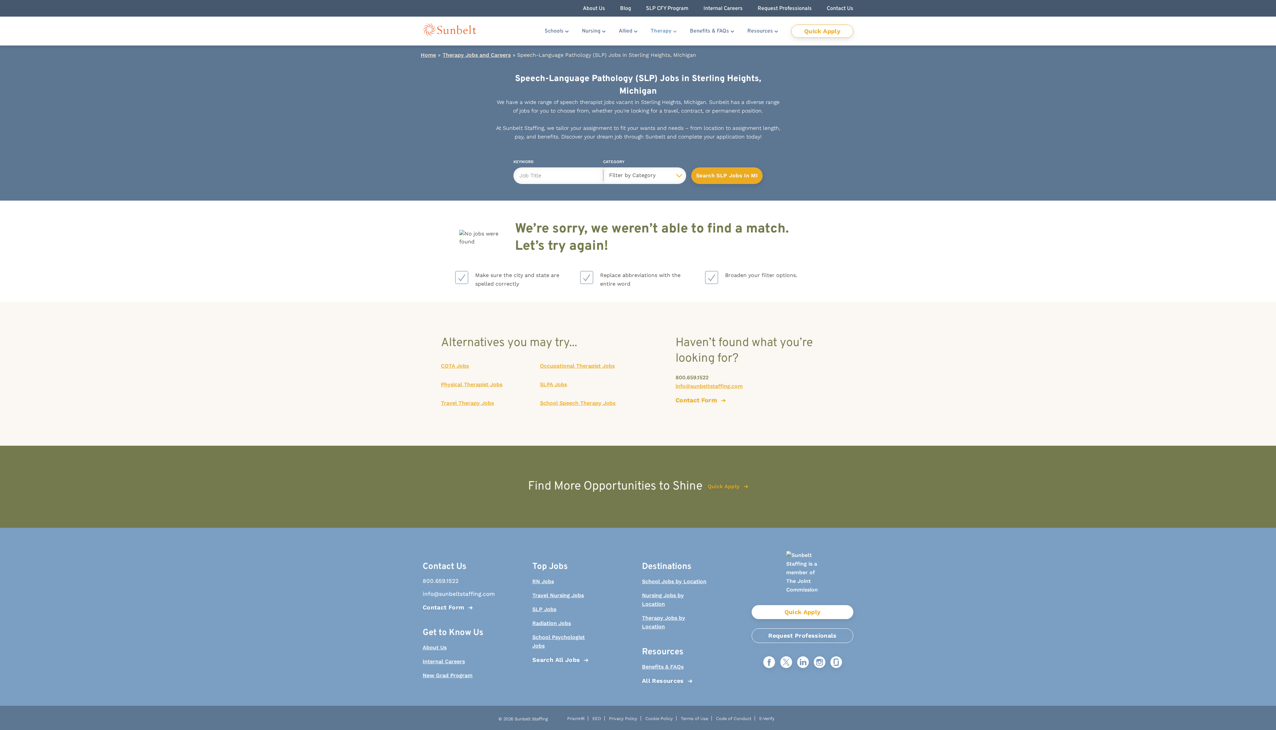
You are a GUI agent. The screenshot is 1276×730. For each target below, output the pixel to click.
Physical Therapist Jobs (471, 384)
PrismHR (576, 718)
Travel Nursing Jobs (558, 595)
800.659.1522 (692, 377)
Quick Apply (822, 31)
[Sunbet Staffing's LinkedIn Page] (803, 662)
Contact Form (443, 607)
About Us (435, 647)
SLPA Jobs (553, 384)
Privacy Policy (623, 718)
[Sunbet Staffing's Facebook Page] (769, 662)
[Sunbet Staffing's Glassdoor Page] (836, 662)
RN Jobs (543, 581)
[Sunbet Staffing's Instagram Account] (819, 662)
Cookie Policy (659, 718)
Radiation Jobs (551, 623)
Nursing (591, 31)
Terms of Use (694, 718)
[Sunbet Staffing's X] (786, 662)
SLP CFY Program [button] (667, 8)
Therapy (661, 31)
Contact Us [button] (840, 8)
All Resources (663, 680)
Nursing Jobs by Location (663, 599)
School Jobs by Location (674, 581)
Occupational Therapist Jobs (577, 366)
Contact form (696, 400)
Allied (625, 31)
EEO (596, 718)
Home (428, 55)
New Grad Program (448, 675)
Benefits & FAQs (709, 31)
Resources (760, 31)
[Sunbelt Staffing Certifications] (802, 578)
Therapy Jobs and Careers (477, 55)
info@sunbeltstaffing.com (709, 386)
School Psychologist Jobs (558, 641)
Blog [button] (625, 8)
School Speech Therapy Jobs (577, 403)
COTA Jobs (455, 366)
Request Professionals (802, 635)
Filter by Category (632, 175)
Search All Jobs (556, 659)
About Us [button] (594, 8)
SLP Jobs (544, 609)
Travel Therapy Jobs (467, 403)
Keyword (523, 163)
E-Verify (767, 718)
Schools (554, 31)
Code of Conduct (733, 718)
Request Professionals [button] (785, 8)
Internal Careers (444, 661)
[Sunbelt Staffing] (449, 31)
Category (613, 163)
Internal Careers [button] (723, 8)
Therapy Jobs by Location (663, 622)
